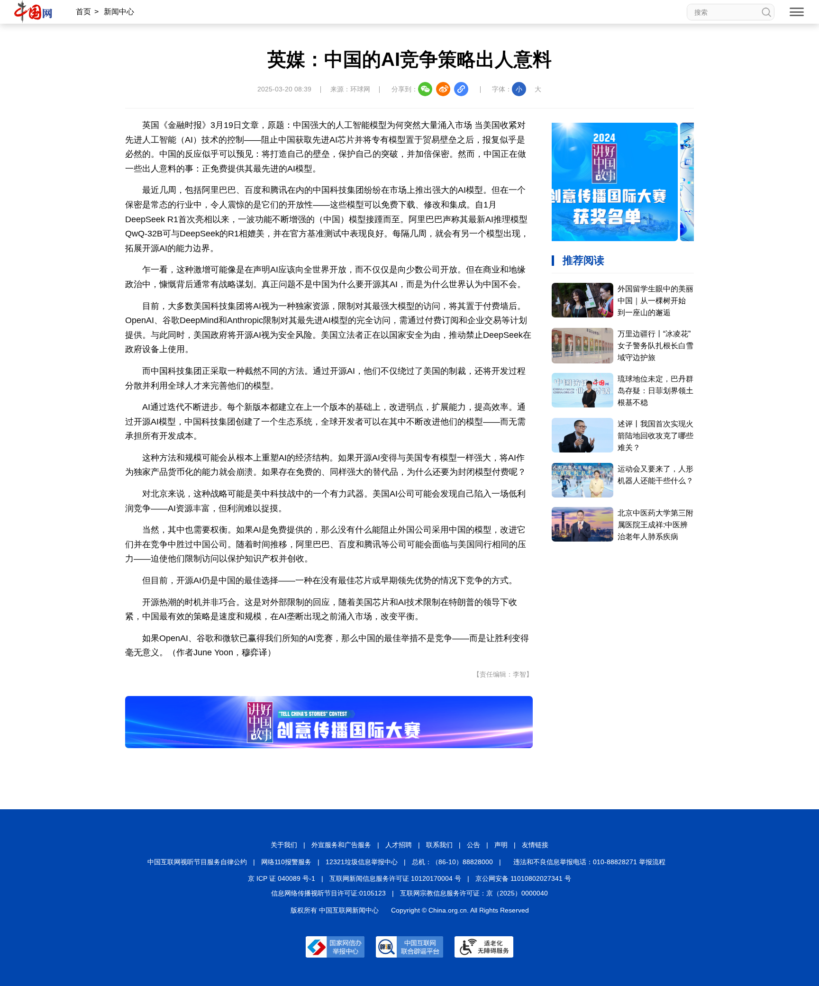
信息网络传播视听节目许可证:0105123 (328, 893)
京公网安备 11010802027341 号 (523, 878)
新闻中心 (119, 12)
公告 (473, 845)
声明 (501, 845)
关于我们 (284, 845)
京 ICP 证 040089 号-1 (281, 878)
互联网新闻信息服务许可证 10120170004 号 (395, 878)
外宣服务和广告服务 (341, 845)
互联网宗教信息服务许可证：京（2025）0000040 (474, 893)
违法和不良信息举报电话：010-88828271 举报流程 (589, 862)
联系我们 (439, 845)
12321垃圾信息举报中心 (362, 862)
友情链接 (535, 845)
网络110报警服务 (286, 862)
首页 (83, 12)
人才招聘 (398, 845)
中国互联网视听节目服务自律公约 (197, 862)
